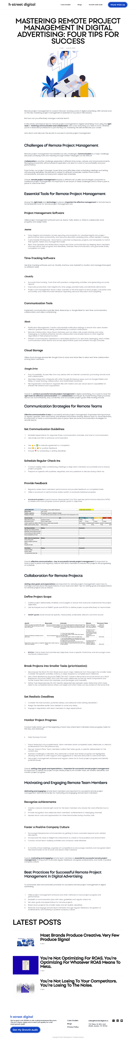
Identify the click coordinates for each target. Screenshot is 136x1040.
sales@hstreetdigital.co (98, 1021)
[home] (22, 5)
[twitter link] (113, 1021)
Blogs (80, 5)
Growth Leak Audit (96, 5)
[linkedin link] (117, 1021)
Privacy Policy (73, 1027)
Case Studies (66, 5)
